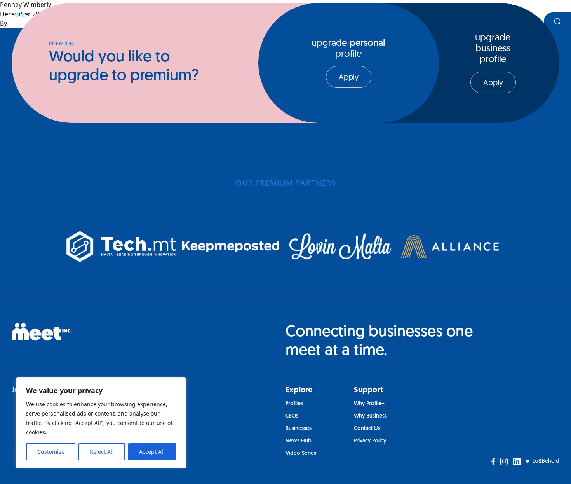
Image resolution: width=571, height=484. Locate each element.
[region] (101, 422)
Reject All (102, 451)
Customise (50, 451)
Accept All (152, 451)
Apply (349, 78)
